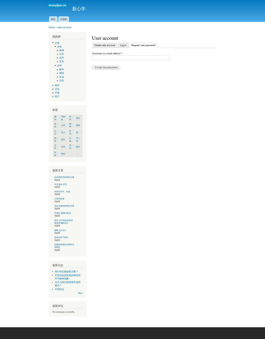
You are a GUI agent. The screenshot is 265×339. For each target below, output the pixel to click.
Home (52, 27)
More (80, 293)
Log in (123, 45)
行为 (70, 132)
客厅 (57, 96)
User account (64, 27)
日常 (61, 54)
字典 (57, 92)
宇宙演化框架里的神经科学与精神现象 (68, 277)
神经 (63, 153)
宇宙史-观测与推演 (62, 212)
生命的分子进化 (61, 237)
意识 (63, 139)
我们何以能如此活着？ (66, 271)
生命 (61, 76)
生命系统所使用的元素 (64, 176)
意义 (63, 132)
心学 (63, 125)
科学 (70, 118)
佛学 (55, 118)
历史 (61, 80)
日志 (57, 89)
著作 (57, 85)
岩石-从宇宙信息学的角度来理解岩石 (63, 221)
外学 (59, 65)
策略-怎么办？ (60, 230)
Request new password (144, 45)
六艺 (55, 132)
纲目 (53, 19)
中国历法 (59, 289)
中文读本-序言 (60, 184)
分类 (57, 42)
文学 (63, 146)
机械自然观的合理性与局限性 (64, 245)
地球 (55, 139)
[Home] (57, 6)
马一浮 (78, 139)
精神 (61, 50)
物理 (61, 73)
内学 (59, 46)
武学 (61, 57)
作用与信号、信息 (62, 191)
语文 (70, 146)
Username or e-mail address (107, 53)
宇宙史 (63, 118)
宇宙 (55, 153)
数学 (61, 69)
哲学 (78, 146)
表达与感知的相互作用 (64, 205)
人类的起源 (59, 198)
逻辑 (78, 125)
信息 (55, 125)
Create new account (104, 45)
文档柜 (63, 19)
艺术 (61, 61)
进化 (78, 117)
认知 (70, 139)
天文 (55, 146)
